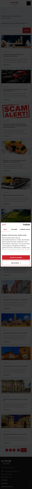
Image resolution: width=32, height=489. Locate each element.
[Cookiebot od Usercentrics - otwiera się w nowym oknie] (23, 225)
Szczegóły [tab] (14, 229)
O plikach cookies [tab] (25, 229)
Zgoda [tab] (5, 229)
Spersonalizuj (15, 263)
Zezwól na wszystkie (16, 257)
